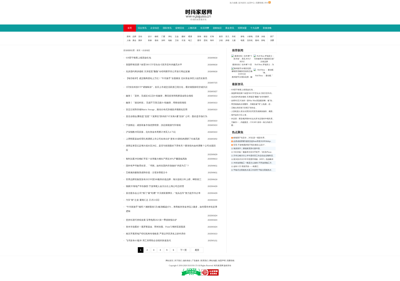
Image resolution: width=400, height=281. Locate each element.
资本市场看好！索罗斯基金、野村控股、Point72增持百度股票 (155, 227)
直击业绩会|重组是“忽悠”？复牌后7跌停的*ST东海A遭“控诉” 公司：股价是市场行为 (166, 116)
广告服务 (195, 260)
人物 (128, 40)
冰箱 (263, 36)
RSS (266, 3)
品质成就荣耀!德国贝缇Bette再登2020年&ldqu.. (252, 141)
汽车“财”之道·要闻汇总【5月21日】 (143, 200)
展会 (134, 40)
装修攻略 (267, 28)
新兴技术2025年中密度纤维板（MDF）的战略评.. (253, 159)
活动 (140, 36)
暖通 (190, 36)
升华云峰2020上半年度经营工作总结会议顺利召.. (253, 156)
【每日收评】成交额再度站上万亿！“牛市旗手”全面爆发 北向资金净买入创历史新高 (166, 78)
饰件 (212, 40)
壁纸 (206, 40)
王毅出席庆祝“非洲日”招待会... (244, 108)
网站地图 (213, 260)
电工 (190, 40)
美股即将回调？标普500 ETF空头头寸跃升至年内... (252, 93)
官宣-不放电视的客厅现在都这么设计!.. (249, 145)
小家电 (250, 36)
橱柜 (156, 36)
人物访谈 (192, 28)
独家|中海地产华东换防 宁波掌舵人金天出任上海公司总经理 (155, 186)
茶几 (227, 36)
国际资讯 (167, 28)
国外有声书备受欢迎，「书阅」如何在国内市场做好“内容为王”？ (157, 166)
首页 (130, 28)
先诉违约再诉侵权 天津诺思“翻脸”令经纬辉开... (250, 97)
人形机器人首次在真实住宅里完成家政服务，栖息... (252, 111)
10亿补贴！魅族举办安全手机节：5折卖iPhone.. (252, 152)
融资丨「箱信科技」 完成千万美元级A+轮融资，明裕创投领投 (156, 103)
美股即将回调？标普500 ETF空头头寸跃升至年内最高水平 (154, 64)
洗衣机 (250, 40)
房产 (272, 36)
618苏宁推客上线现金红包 (138, 58)
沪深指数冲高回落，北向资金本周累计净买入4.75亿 (151, 132)
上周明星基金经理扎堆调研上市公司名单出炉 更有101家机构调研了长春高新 (163, 139)
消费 (272, 40)
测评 (140, 40)
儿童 (234, 40)
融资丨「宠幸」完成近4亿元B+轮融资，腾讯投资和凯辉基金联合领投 (159, 96)
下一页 (183, 250)
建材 (183, 36)
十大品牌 (254, 28)
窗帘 (199, 40)
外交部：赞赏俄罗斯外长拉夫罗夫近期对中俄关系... (252, 119)
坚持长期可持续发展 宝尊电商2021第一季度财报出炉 (151, 220)
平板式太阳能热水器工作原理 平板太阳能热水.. (252, 170)
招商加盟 (242, 28)
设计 (150, 36)
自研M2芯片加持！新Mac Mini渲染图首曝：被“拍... (252, 100)
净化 (170, 36)
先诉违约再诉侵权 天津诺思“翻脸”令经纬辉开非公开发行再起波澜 (158, 71)
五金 (177, 36)
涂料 (163, 40)
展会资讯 (229, 28)
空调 (257, 36)
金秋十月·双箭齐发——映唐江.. (246, 166)
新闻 (128, 36)
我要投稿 (259, 3)
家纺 (206, 36)
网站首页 (169, 260)
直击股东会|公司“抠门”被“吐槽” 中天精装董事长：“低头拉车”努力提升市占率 (163, 193)
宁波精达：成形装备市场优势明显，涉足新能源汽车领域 (153, 125)
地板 (170, 40)
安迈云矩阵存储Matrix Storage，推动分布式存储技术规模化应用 (156, 109)
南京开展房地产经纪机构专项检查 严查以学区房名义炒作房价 (156, 234)
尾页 (197, 250)
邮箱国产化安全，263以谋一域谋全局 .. (249, 138)
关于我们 (178, 260)
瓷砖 (156, 40)
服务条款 (187, 260)
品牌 (134, 36)
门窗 (163, 36)
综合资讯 (142, 28)
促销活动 (179, 28)
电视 (242, 40)
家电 (242, 36)
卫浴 (177, 40)
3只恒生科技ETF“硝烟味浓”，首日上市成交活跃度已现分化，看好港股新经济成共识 (166, 87)
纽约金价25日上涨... (239, 115)
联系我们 (204, 260)
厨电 (263, 40)
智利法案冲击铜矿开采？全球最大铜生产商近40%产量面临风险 (156, 159)
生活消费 (204, 28)
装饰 (199, 36)
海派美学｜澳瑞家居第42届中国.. (247, 148)
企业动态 (154, 28)
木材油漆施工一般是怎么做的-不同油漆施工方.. (252, 163)
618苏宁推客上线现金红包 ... (243, 90)
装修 (150, 40)
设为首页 (242, 3)
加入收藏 (233, 3)
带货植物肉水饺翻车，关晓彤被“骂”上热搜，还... (251, 104)
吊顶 (183, 40)
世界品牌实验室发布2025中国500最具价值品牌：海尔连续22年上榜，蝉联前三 (163, 179)
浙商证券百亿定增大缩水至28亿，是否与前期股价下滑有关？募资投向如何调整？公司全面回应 (171, 148)
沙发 (221, 40)
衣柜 (234, 36)
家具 (221, 36)
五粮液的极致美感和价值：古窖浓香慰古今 (147, 172)
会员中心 (251, 3)
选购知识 (217, 28)
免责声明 (222, 260)
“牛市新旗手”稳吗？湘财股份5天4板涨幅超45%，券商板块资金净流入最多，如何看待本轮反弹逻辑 (171, 209)
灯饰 (212, 36)
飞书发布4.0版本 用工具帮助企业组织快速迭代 (148, 240)
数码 (257, 40)
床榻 (227, 40)
